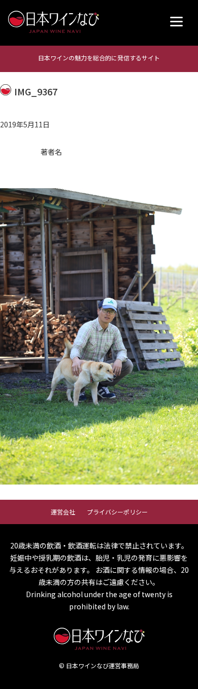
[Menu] (176, 22)
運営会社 (63, 511)
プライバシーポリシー (117, 511)
